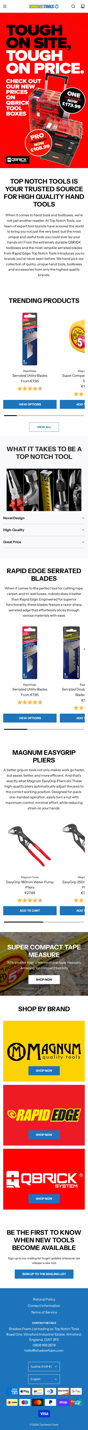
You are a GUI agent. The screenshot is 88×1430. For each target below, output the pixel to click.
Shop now (44, 979)
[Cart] (82, 6)
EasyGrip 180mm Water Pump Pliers (30, 885)
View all (44, 427)
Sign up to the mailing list (44, 1274)
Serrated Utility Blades (29, 375)
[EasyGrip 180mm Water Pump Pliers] (30, 845)
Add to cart (30, 911)
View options (30, 404)
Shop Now (44, 1135)
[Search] (73, 6)
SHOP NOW (44, 1199)
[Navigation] (4, 6)
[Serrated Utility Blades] (30, 339)
